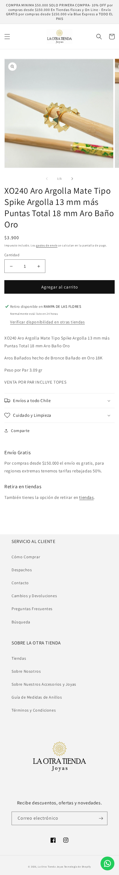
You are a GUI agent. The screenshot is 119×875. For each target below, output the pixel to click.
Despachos (22, 569)
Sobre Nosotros (26, 671)
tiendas (86, 497)
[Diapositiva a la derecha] (72, 178)
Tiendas (19, 658)
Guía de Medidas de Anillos (37, 697)
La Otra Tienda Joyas (50, 866)
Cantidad (11, 254)
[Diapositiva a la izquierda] (46, 178)
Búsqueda (21, 622)
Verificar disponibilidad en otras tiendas (47, 322)
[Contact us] (107, 863)
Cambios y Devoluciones (34, 595)
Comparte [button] (20, 430)
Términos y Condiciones (34, 710)
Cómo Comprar (26, 556)
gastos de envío (46, 245)
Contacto (20, 582)
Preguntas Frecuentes (32, 608)
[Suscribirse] (100, 818)
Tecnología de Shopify (77, 866)
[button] (7, 36)
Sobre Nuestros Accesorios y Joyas (44, 684)
